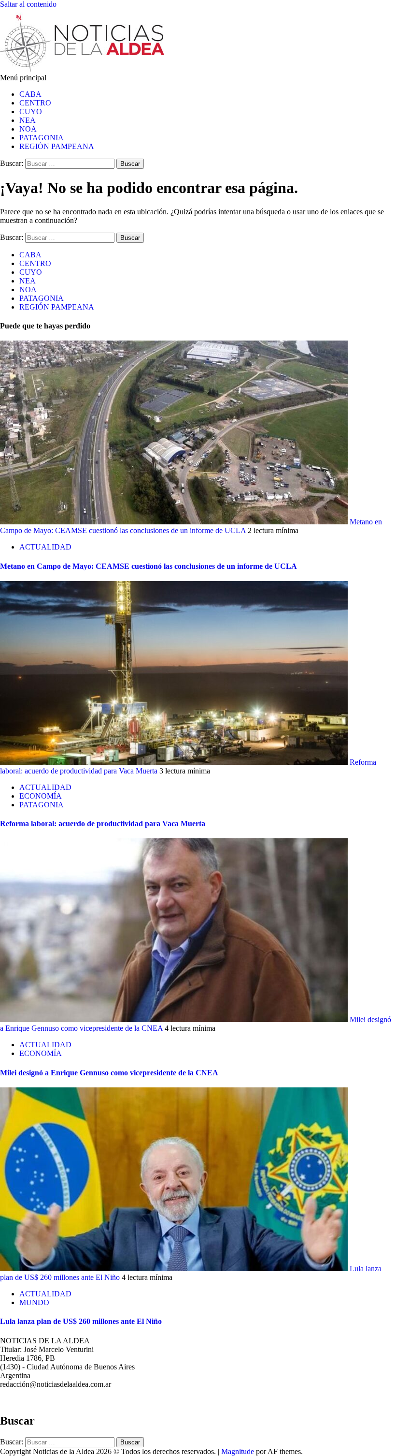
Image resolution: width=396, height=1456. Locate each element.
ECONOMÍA (40, 796)
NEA (27, 120)
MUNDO (34, 1302)
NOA (28, 129)
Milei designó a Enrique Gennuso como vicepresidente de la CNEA (109, 1073)
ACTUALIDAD (45, 547)
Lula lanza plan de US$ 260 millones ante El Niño (81, 1321)
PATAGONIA (41, 138)
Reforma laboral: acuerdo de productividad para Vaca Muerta (102, 823)
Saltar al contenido (28, 4)
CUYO (30, 111)
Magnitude (237, 1451)
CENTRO (35, 103)
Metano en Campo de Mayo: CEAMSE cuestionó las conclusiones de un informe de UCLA (191, 526)
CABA (30, 94)
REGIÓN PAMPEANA (56, 146)
